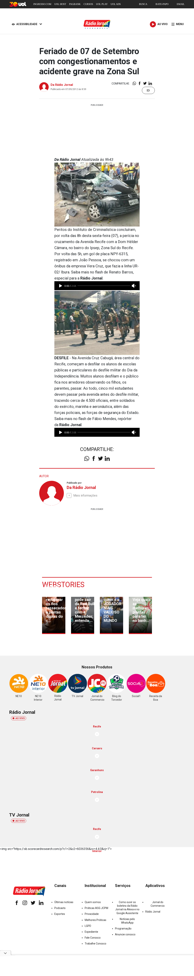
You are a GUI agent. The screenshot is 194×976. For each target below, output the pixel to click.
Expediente (91, 931)
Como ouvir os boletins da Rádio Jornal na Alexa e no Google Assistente (127, 908)
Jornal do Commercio (158, 904)
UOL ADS (116, 4)
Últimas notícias (63, 902)
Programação (123, 928)
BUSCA (143, 4)
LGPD (88, 925)
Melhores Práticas (95, 920)
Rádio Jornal (152, 911)
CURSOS (88, 4)
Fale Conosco (93, 937)
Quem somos (93, 902)
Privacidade (92, 913)
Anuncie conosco (125, 934)
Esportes (59, 913)
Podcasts (60, 908)
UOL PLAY (102, 4)
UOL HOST (60, 4)
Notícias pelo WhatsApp (127, 921)
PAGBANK (75, 4)
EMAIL (181, 4)
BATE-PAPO (162, 4)
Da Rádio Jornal (62, 85)
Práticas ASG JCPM (96, 908)
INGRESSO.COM (42, 4)
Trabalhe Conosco (95, 943)
